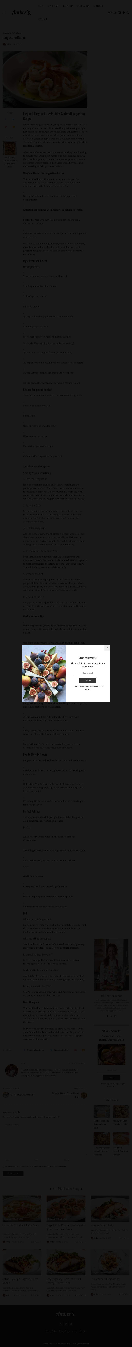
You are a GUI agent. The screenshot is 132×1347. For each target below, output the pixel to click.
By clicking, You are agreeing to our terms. (89, 687)
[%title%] (107, 648)
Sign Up (88, 680)
